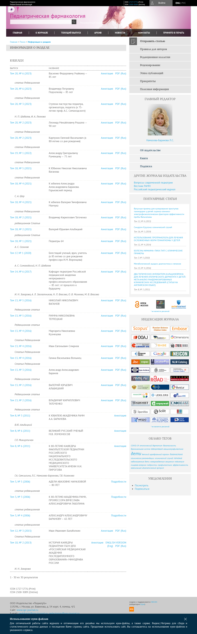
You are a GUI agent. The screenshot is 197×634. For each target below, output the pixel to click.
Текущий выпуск (71, 32)
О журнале (42, 32)
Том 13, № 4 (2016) (21, 331)
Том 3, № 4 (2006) (20, 515)
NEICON (154, 602)
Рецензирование (150, 65)
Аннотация (107, 73)
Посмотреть (141, 485)
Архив (98, 32)
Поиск (23, 41)
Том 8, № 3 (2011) (20, 415)
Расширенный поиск (91, 22)
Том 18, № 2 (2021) (21, 217)
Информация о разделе (39, 41)
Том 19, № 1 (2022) (21, 153)
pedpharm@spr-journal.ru (33, 613)
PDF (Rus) (120, 73)
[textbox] (41, 22)
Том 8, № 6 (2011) (20, 430)
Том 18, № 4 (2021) (21, 183)
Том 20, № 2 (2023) (21, 122)
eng (178, 3)
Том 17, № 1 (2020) (20, 253)
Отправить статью (152, 41)
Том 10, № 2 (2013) (21, 542)
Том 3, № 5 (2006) (20, 481)
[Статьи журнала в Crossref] (160, 304)
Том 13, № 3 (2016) (21, 370)
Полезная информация (154, 89)
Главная (17, 32)
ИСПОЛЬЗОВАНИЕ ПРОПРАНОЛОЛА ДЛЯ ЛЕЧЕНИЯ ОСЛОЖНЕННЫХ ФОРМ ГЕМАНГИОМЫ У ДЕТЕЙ (158, 239)
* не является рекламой (160, 311)
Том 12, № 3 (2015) (21, 530)
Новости (120, 32)
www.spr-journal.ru (27, 610)
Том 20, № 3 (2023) (21, 104)
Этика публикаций (151, 73)
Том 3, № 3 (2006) (20, 497)
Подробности (118, 481)
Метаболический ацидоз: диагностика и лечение (157, 263)
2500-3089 (133, 4)
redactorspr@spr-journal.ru (64, 613)
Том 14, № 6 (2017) (21, 271)
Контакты (144, 32)
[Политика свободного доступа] (142, 304)
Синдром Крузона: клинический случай (153, 227)
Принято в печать (173, 32)
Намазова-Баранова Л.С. (160, 140)
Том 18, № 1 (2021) (21, 241)
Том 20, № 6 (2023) (21, 73)
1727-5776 (133, 2)
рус (184, 3)
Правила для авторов (153, 49)
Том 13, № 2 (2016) (21, 385)
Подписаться (142, 489)
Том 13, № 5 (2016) (21, 300)
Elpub (142, 604)
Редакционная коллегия (155, 57)
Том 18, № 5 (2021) (21, 168)
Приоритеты (148, 81)
